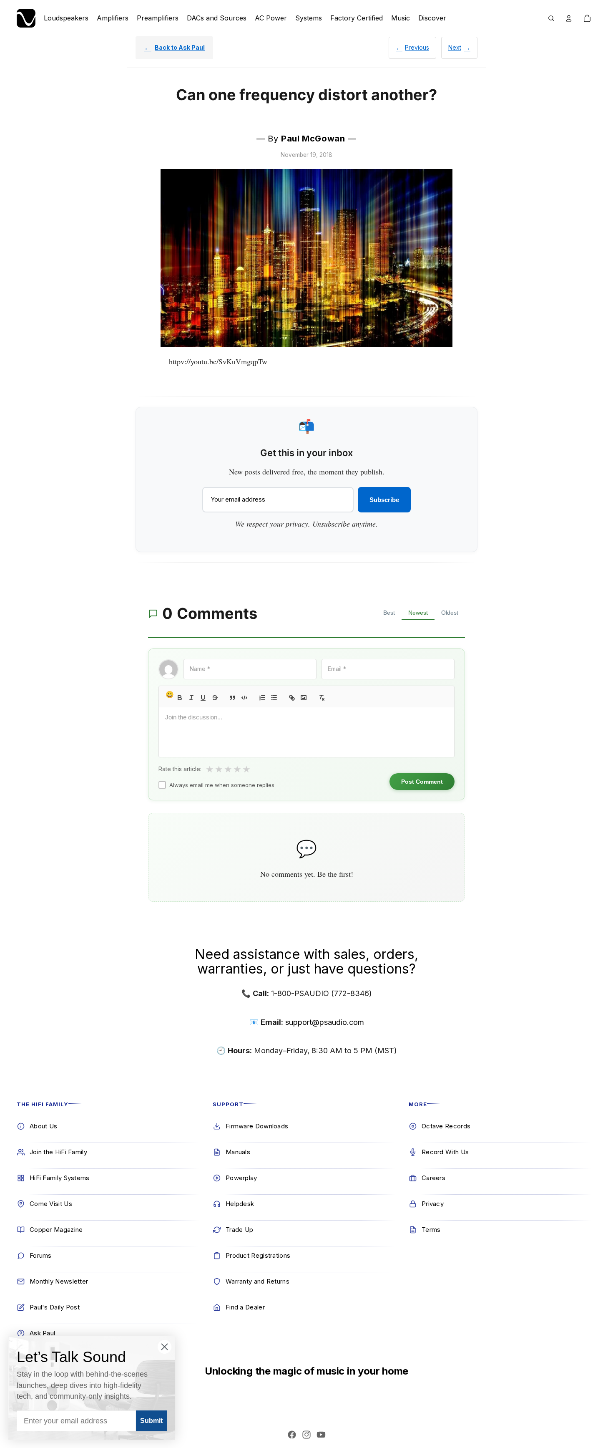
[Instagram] (306, 1435)
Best (389, 612)
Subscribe (384, 499)
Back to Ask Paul (180, 47)
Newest (418, 612)
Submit (151, 1420)
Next (454, 47)
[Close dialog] (164, 1347)
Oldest (449, 612)
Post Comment (422, 781)
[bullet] (274, 698)
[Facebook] (292, 1435)
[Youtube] (321, 1435)
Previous (417, 47)
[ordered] (262, 698)
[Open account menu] (569, 18)
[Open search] (551, 18)
